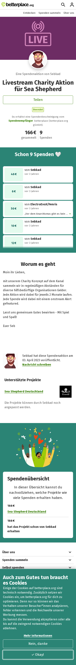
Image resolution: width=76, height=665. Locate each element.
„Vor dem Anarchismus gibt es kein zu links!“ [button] (46, 214)
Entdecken (29, 12)
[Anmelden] (72, 4)
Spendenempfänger (20, 120)
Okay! (39, 654)
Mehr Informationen (38, 635)
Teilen (38, 100)
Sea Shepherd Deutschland (23, 391)
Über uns (69, 12)
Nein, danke (38, 643)
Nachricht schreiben (36, 364)
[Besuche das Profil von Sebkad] (38, 59)
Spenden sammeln (50, 12)
